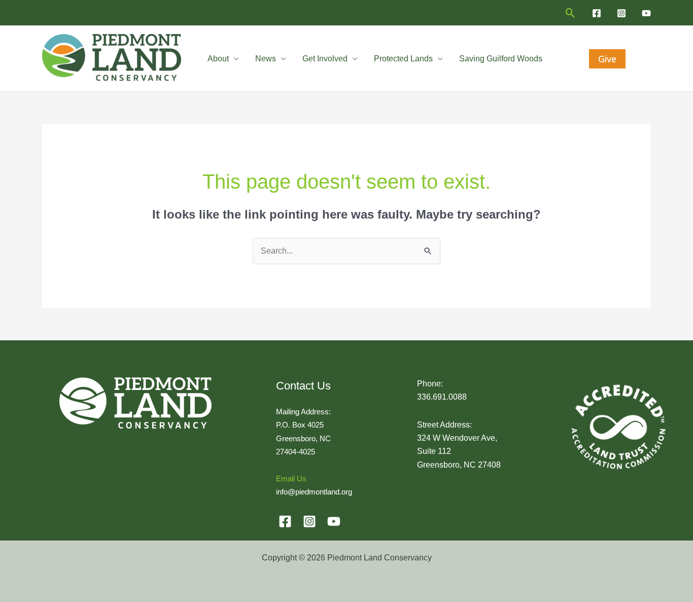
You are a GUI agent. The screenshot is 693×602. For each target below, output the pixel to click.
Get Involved (325, 58)
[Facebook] (596, 13)
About (218, 58)
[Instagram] (621, 13)
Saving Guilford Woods (500, 58)
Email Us (291, 478)
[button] (570, 13)
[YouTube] (646, 13)
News (265, 58)
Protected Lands (403, 58)
